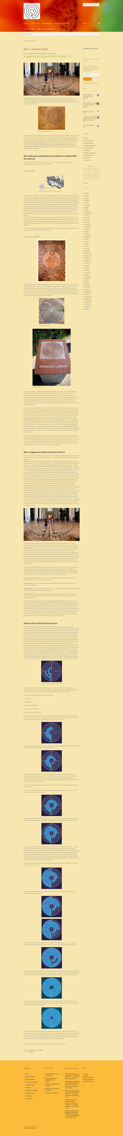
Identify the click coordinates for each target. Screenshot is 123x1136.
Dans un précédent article (30, 98)
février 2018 (87, 294)
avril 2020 (86, 265)
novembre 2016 (87, 301)
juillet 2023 (86, 217)
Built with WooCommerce (30, 1128)
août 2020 (86, 263)
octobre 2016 (87, 304)
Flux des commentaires (88, 1079)
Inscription (85, 1073)
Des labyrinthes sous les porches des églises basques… (51, 1079)
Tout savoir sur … (88, 160)
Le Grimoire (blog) (34, 23)
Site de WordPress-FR (88, 1081)
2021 (30, 40)
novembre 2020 (87, 255)
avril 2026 (86, 195)
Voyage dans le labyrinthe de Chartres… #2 (48, 56)
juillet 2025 (86, 200)
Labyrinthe (40, 1050)
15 (84, 175)
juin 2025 (86, 202)
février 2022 (87, 234)
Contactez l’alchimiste (29, 29)
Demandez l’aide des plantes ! (62, 23)
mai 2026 (86, 193)
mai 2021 (86, 243)
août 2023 (86, 214)
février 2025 (87, 205)
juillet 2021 (86, 239)
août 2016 (86, 308)
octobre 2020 (87, 258)
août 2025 (86, 198)
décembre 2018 (87, 289)
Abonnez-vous (87, 79)
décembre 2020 (87, 253)
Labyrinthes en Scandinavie (51, 1092)
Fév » (87, 182)
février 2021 (87, 248)
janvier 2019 (87, 287)
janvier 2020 (87, 272)
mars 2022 (86, 231)
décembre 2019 (87, 275)
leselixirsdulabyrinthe (42, 53)
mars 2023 (86, 219)
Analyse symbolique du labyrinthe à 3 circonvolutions (72, 1086)
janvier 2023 (87, 224)
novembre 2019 (87, 277)
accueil (86, 138)
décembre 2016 (87, 299)
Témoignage (87, 157)
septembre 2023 (87, 212)
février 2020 (87, 270)
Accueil (26, 40)
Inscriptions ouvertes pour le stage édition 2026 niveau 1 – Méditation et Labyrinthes (72, 1112)
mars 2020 (86, 267)
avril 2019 (86, 280)
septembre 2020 (87, 260)
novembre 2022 (87, 226)
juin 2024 (86, 207)
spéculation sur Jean (89, 155)
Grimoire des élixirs (88, 143)
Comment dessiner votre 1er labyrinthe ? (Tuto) (72, 1095)
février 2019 (87, 284)
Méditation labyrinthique (90, 152)
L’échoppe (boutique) (47, 23)
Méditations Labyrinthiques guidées (46, 29)
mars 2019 (86, 282)
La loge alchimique (33, 1050)
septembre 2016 (87, 306)
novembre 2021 (87, 236)
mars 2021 (86, 246)
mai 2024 (86, 210)
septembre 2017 (87, 296)
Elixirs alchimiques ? (89, 140)
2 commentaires (51, 53)
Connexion (85, 1075)
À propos (26, 23)
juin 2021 (86, 241)
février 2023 (87, 222)
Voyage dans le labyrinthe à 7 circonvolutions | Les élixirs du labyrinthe (72, 1075)
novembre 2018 (87, 292)
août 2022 (86, 229)
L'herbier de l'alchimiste (89, 145)
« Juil (84, 182)
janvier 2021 (87, 251)
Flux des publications (88, 1077)
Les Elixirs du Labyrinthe (90, 48)
